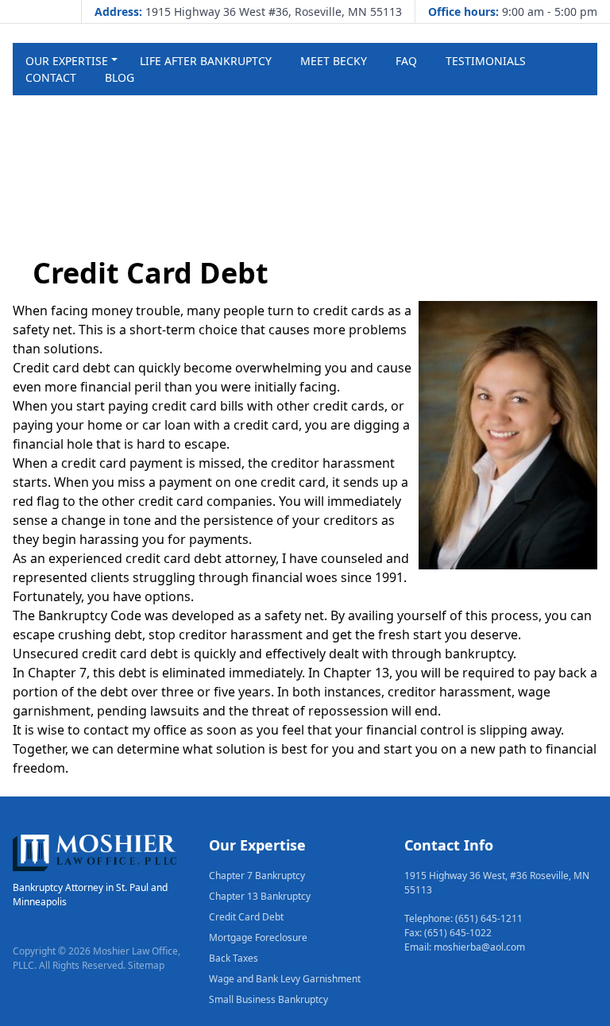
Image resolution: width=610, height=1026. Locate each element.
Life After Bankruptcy (206, 60)
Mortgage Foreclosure (258, 937)
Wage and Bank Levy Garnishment (285, 979)
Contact (50, 77)
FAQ (406, 60)
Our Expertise (66, 60)
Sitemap (146, 965)
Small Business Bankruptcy (268, 999)
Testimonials (486, 60)
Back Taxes (233, 958)
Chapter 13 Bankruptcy (260, 896)
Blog (119, 77)
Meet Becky (333, 60)
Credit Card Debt (246, 917)
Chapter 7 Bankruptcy (257, 875)
